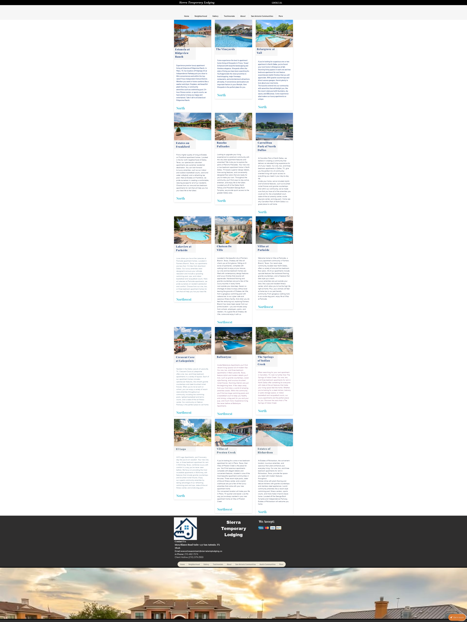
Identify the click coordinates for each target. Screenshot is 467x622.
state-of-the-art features (271, 385)
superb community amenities (190, 480)
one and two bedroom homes (231, 271)
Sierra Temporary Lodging (197, 2)
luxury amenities (184, 170)
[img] (261, 527)
